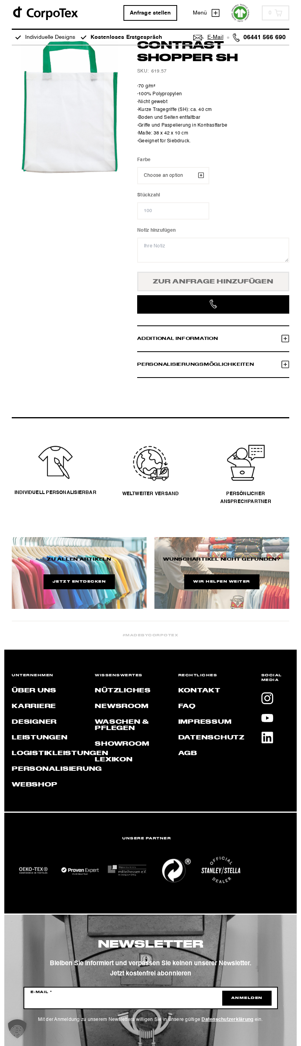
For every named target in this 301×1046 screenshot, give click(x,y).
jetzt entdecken (79, 581)
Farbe (143, 160)
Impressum (205, 722)
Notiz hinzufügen (156, 230)
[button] (17, 1028)
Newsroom (121, 706)
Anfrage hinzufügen (213, 282)
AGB (187, 753)
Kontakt (199, 691)
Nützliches (123, 691)
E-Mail (42, 992)
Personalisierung (57, 769)
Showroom (122, 744)
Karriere (34, 706)
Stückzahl (148, 195)
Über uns (34, 691)
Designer (34, 722)
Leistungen (40, 738)
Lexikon (113, 760)
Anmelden (247, 998)
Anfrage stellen (150, 13)
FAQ (187, 706)
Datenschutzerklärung (227, 1019)
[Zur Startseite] (45, 12)
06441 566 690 (264, 38)
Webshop (34, 785)
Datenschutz (211, 738)
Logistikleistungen (60, 753)
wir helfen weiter (221, 581)
